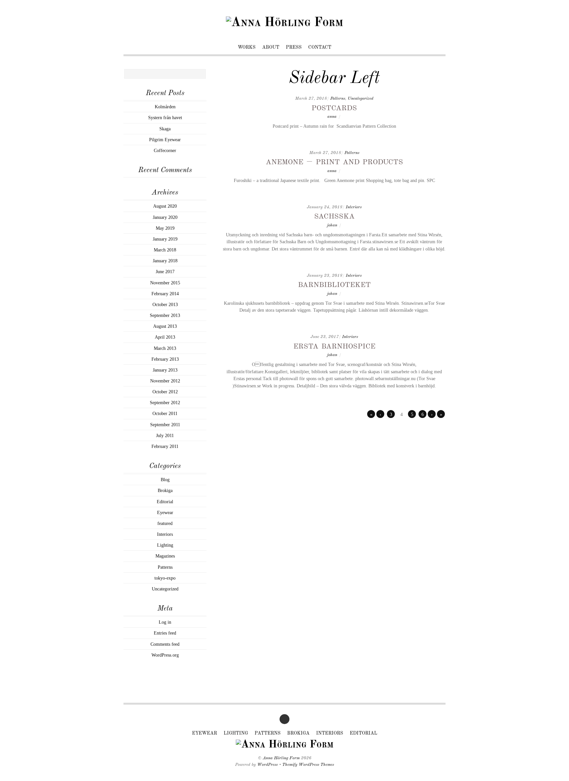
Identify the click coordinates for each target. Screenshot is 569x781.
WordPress (267, 765)
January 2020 (165, 217)
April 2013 (165, 337)
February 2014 (165, 293)
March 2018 (165, 249)
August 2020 (165, 206)
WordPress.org (165, 655)
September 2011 (165, 424)
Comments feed (164, 644)
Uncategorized (360, 98)
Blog (165, 479)
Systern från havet (165, 117)
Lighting (165, 545)
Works (247, 47)
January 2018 (165, 260)
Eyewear (165, 512)
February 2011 (164, 446)
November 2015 (165, 282)
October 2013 (165, 304)
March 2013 (165, 348)
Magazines (165, 556)
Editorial (165, 501)
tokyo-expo (165, 578)
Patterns (337, 98)
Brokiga (165, 490)
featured (165, 523)
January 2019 (165, 239)
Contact (319, 47)
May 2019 (165, 228)
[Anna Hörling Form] (284, 22)
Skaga (165, 128)
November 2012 (165, 380)
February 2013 (165, 359)
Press (294, 47)
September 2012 (165, 402)
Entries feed (165, 633)
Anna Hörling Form (281, 758)
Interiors (354, 207)
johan (332, 225)
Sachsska (334, 216)
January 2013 (165, 370)
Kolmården (165, 106)
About (270, 47)
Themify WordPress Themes (308, 765)
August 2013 (165, 326)
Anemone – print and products (334, 161)
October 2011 (164, 413)
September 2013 (165, 315)
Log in (165, 622)
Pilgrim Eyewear (165, 139)
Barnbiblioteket (334, 284)
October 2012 (165, 391)
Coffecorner (165, 150)
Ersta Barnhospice (334, 346)
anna (332, 117)
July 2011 (165, 435)
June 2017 (165, 271)
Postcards (334, 107)
